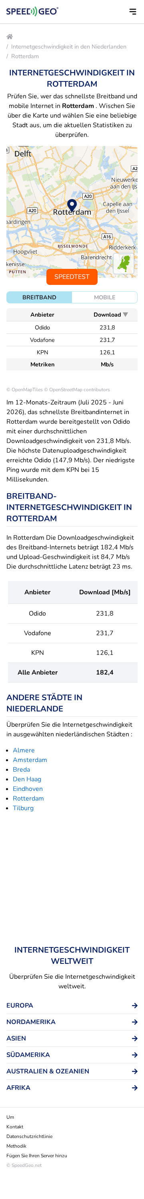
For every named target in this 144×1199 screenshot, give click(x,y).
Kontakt (14, 1127)
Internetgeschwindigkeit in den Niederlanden (68, 47)
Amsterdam (30, 760)
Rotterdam (25, 56)
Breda (21, 769)
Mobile (105, 297)
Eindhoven (28, 788)
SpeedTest (72, 276)
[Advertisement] (72, 879)
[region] (72, 212)
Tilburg (23, 808)
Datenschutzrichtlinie (29, 1136)
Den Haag (27, 779)
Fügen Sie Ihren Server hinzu (36, 1155)
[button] (133, 11)
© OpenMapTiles (24, 389)
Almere (24, 750)
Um (10, 1117)
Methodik (16, 1146)
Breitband (39, 297)
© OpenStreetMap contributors (77, 389)
